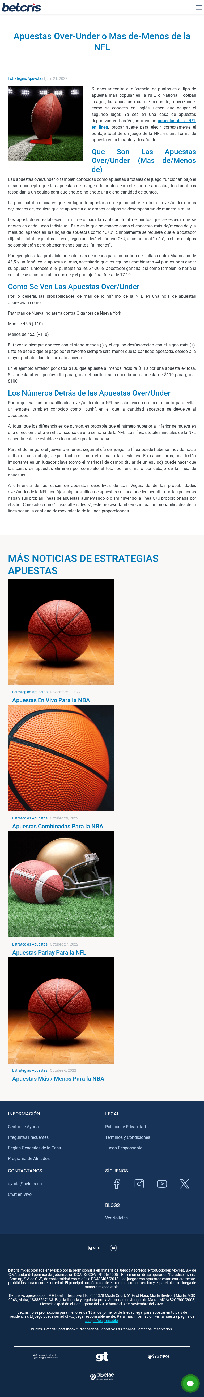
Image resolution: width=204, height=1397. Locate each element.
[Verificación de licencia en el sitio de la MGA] (94, 1254)
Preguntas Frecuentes (28, 1137)
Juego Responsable (123, 1147)
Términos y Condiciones (127, 1137)
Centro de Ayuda (23, 1126)
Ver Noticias (116, 1217)
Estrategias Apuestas (25, 78)
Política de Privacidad (125, 1126)
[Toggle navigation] (199, 7)
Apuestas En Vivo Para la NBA (51, 700)
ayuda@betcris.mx (25, 1183)
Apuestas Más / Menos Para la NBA (58, 1078)
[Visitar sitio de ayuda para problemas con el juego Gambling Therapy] (102, 1357)
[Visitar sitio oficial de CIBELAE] (102, 1376)
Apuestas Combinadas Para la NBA (57, 826)
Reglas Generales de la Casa (34, 1147)
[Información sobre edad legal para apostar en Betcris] (113, 1254)
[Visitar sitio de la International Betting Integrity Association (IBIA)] (46, 1357)
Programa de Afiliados (29, 1158)
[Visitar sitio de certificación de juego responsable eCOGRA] (158, 1357)
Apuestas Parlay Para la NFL (49, 952)
